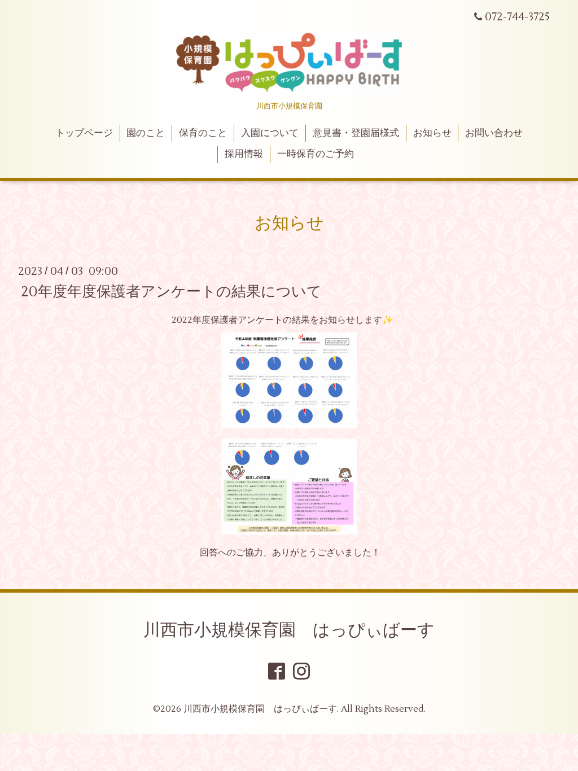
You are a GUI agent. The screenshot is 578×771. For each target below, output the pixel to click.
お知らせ (432, 133)
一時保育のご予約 (315, 154)
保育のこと (203, 133)
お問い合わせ (494, 133)
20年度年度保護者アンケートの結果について (171, 291)
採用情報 (244, 154)
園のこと (145, 133)
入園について (270, 133)
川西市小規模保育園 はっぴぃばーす (289, 630)
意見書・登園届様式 (356, 133)
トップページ (84, 133)
